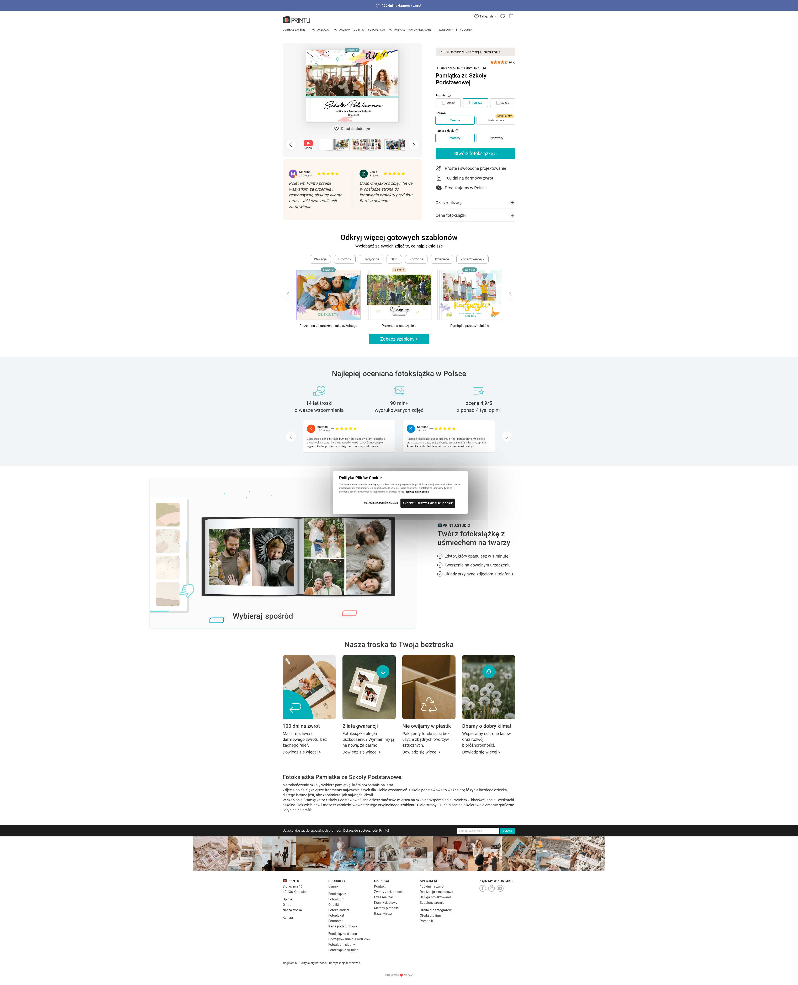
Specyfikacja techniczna (344, 963)
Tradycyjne (371, 259)
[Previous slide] (291, 144)
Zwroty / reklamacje (388, 892)
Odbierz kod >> (491, 52)
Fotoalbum (342, 29)
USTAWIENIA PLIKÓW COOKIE (381, 502)
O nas (287, 905)
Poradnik (426, 921)
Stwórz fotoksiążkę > (475, 153)
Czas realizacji (384, 897)
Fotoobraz (397, 29)
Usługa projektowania (436, 897)
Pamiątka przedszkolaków (469, 326)
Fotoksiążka (321, 29)
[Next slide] (413, 144)
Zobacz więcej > (472, 259)
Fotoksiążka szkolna (343, 950)
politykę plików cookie (417, 491)
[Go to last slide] (288, 294)
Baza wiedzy (383, 913)
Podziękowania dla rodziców (349, 939)
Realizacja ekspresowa (436, 892)
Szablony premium (433, 903)
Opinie (287, 899)
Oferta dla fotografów (436, 910)
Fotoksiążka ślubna (342, 934)
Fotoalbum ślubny (341, 945)
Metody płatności (386, 908)
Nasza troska (292, 910)
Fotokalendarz (420, 29)
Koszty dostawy (385, 903)
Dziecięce (442, 259)
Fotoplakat (376, 29)
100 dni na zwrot (432, 886)
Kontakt (379, 886)
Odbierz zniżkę (294, 29)
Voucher (466, 29)
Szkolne (480, 68)
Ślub (394, 259)
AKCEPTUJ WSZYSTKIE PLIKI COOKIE (428, 503)
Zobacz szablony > (399, 339)
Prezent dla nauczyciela (399, 326)
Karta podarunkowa (342, 926)
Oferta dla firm (430, 915)
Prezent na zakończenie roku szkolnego (328, 326)
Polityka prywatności (312, 963)
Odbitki (359, 29)
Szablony (445, 29)
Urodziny (344, 259)
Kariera (288, 918)
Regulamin (290, 963)
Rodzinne (416, 259)
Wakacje (320, 259)
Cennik (333, 886)
